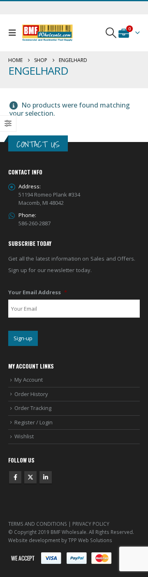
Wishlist (24, 436)
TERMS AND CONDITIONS (37, 523)
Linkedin (45, 477)
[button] (14, 33)
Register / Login (33, 422)
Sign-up (23, 338)
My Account (28, 379)
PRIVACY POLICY (90, 523)
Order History (31, 394)
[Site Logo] (47, 33)
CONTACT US (38, 144)
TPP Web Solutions (90, 540)
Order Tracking (32, 408)
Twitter (30, 477)
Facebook (15, 477)
